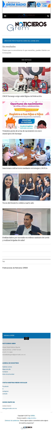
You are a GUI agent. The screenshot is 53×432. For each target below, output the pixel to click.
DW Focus (26, 15)
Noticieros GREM (26, 26)
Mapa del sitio (6, 369)
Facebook (5, 386)
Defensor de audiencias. (12, 420)
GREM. (32, 415)
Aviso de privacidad (8, 374)
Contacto (5, 372)
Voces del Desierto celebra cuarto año (18, 203)
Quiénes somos (7, 367)
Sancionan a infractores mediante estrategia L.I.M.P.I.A (24, 168)
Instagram (5, 391)
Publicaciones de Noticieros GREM (15, 268)
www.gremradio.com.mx (9, 408)
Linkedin (4, 394)
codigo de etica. (31, 418)
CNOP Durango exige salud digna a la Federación (22, 96)
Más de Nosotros (26, 338)
